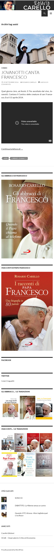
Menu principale (51, 13)
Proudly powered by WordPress (12, 550)
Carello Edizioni (7, 533)
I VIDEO (4, 68)
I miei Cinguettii (7, 381)
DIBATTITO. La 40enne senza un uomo (30, 505)
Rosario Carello (29, 82)
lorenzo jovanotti (19, 158)
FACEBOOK (6, 360)
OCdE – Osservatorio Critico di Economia (18, 538)
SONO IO (19, 498)
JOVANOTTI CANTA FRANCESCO (20, 75)
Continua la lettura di (12, 149)
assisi (6, 158)
